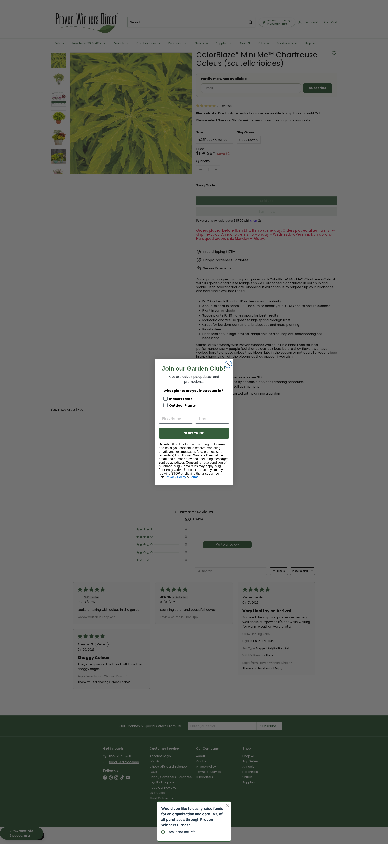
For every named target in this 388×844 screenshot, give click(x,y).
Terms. (194, 477)
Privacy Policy (176, 477)
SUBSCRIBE (194, 433)
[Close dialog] (228, 364)
